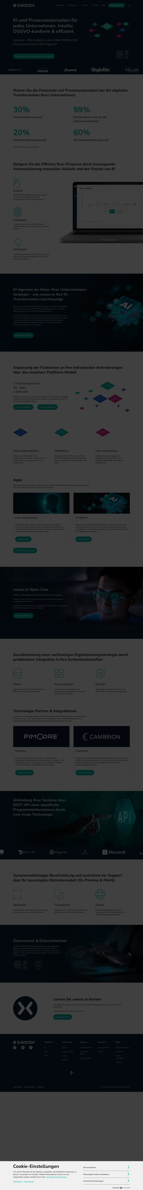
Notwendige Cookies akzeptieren (96, 1174)
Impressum (17, 1181)
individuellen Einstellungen (56, 1177)
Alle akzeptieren (89, 1167)
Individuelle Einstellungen (93, 1181)
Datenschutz (29, 1181)
